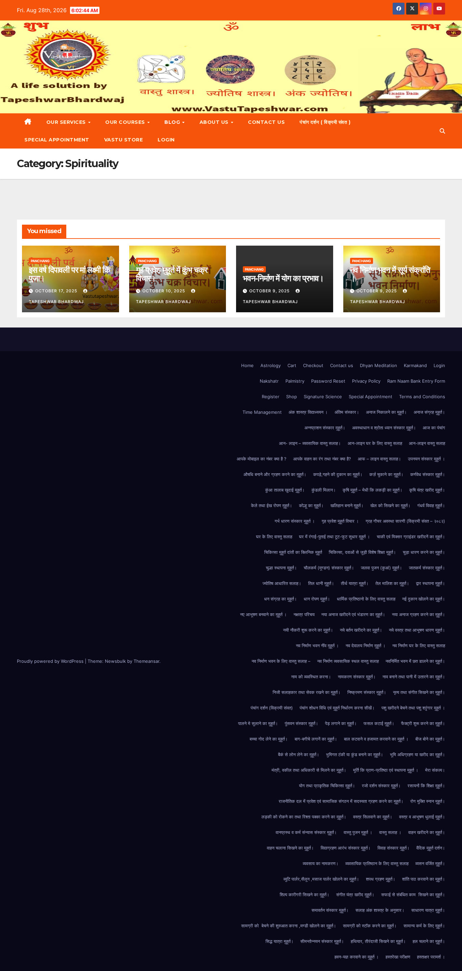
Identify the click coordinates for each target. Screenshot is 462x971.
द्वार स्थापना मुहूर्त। (430, 583)
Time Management (262, 412)
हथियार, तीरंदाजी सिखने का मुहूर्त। (378, 941)
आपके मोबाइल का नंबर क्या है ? (261, 458)
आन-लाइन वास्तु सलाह (427, 443)
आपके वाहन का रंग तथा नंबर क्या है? (322, 458)
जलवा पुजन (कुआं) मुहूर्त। (381, 567)
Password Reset (328, 381)
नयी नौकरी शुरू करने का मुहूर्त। (308, 630)
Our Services (67, 122)
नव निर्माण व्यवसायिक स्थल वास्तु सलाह (348, 661)
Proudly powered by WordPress (51, 661)
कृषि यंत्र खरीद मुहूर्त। (427, 490)
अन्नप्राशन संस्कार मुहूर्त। (324, 427)
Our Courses (125, 122)
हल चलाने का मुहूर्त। (429, 941)
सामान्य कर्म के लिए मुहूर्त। (424, 925)
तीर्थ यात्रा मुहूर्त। (355, 583)
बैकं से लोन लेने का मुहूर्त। (298, 754)
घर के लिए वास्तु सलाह (274, 536)
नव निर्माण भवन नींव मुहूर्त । (317, 645)
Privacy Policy (366, 381)
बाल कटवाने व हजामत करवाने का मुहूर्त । (376, 739)
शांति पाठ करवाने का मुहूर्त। (423, 879)
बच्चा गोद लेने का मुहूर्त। (269, 739)
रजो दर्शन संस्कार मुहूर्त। (381, 785)
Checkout (313, 365)
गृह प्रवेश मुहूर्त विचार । (340, 521)
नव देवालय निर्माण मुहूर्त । (366, 645)
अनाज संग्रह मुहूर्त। (429, 412)
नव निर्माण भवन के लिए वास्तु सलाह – (281, 661)
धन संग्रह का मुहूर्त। (280, 599)
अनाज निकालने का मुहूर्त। (386, 412)
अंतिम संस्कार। (346, 412)
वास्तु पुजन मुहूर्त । (358, 832)
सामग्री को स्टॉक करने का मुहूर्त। (370, 925)
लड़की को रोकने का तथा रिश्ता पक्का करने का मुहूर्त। (303, 816)
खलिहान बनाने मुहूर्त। (347, 505)
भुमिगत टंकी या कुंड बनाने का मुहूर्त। (354, 754)
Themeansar (146, 661)
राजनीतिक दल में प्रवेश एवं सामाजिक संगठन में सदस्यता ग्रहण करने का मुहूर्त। (341, 801)
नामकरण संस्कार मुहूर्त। (357, 676)
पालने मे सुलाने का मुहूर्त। (258, 723)
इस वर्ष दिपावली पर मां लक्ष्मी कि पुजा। (69, 274)
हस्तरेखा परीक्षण (398, 956)
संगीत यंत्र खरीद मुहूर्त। (355, 894)
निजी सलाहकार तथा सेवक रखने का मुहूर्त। (307, 692)
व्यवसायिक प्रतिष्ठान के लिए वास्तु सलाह (377, 863)
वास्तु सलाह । (390, 832)
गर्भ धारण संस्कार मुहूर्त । (295, 521)
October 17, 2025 (56, 290)
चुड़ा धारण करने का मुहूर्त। (424, 552)
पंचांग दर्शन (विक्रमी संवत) (272, 707)
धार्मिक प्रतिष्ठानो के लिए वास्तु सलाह (366, 599)
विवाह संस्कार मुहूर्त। (393, 848)
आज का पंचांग (434, 427)
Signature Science (323, 396)
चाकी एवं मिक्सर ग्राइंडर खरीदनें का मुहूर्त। (411, 536)
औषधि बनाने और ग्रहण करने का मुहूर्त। (275, 474)
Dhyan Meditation (378, 365)
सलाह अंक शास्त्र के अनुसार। (380, 910)
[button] (442, 131)
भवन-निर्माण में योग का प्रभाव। (283, 278)
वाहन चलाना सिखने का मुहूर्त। (290, 848)
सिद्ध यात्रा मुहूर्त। (279, 941)
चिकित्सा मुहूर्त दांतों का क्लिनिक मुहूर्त (293, 552)
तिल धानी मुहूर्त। (321, 583)
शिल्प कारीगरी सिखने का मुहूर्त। (304, 894)
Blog (173, 122)
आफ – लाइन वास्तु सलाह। (379, 458)
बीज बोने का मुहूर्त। (430, 739)
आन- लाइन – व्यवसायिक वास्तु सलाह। (310, 443)
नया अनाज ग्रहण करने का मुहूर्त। (418, 614)
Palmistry (294, 381)
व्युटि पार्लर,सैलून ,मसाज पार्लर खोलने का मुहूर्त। (321, 879)
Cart (291, 365)
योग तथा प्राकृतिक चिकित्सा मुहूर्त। (327, 785)
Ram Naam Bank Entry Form (416, 381)
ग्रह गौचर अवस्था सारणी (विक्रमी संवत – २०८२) (405, 521)
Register (270, 396)
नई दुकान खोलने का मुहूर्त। (423, 599)
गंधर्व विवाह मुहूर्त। (431, 505)
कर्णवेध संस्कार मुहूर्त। (427, 474)
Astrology (270, 365)
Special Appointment (56, 140)
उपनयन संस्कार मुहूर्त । (426, 458)
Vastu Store (123, 140)
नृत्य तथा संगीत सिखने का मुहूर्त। (419, 692)
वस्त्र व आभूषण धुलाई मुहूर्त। (422, 816)
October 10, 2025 (164, 290)
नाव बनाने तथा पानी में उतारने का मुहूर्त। (414, 676)
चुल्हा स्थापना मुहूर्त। (281, 567)
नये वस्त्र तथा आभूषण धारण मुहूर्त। (417, 630)
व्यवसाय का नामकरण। (321, 863)
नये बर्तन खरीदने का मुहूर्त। (361, 630)
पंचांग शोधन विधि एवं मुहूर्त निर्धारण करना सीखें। (337, 707)
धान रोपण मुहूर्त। (317, 599)
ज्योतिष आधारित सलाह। (281, 583)
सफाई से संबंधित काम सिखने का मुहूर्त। (413, 894)
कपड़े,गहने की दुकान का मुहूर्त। (338, 474)
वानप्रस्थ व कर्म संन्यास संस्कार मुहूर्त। (306, 832)
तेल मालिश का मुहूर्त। (392, 583)
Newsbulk (115, 661)
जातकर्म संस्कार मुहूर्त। (427, 567)
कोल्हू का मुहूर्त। (311, 505)
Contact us (266, 122)
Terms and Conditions (422, 396)
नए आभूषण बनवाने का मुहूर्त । (263, 614)
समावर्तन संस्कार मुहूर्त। (330, 910)
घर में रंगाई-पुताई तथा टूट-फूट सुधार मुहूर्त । (334, 536)
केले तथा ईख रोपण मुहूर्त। (271, 505)
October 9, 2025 (270, 290)
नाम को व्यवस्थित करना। (311, 676)
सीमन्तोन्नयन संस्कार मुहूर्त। (322, 941)
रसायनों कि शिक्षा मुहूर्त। (426, 785)
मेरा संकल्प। (435, 770)
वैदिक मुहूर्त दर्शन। (430, 848)
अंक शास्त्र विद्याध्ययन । (308, 412)
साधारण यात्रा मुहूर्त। (428, 910)
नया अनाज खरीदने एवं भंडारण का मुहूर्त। (353, 614)
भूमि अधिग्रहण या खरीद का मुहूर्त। (417, 754)
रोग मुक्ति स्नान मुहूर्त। (427, 801)
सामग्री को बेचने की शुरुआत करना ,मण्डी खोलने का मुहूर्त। (288, 925)
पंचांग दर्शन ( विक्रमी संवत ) (325, 122)
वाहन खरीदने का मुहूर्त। (426, 832)
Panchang (40, 261)
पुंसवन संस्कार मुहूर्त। (301, 723)
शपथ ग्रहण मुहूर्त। (380, 879)
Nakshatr (269, 381)
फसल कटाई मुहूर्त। (379, 723)
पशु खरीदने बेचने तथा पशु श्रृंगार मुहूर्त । (413, 707)
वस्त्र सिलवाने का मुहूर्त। (372, 816)
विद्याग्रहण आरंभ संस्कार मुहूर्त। (346, 848)
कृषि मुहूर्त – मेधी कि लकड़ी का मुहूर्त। (372, 490)
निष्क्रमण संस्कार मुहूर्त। (366, 692)
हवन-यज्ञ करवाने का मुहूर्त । (356, 956)
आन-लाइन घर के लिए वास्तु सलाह (375, 443)
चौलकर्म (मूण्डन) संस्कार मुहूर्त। (329, 567)
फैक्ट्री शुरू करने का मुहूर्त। (423, 723)
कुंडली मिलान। (323, 490)
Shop (291, 396)
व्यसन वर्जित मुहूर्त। (430, 863)
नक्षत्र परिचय (304, 614)
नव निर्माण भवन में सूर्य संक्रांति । (390, 274)
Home (247, 365)
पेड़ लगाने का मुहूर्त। (341, 723)
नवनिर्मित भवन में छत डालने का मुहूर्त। (415, 661)
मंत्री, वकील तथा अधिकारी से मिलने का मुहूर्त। (309, 770)
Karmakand (415, 365)
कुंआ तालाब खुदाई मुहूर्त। (285, 490)
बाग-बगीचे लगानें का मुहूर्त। (316, 739)
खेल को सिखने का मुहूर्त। (390, 505)
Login (166, 140)
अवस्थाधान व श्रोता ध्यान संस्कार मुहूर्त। (384, 427)
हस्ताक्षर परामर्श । (431, 956)
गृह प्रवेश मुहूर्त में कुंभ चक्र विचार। (171, 274)
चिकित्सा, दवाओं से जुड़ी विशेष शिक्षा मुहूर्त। (362, 552)
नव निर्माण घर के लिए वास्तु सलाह (418, 645)
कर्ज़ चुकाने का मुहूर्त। (386, 474)
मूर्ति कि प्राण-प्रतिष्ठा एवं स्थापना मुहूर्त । (385, 770)
